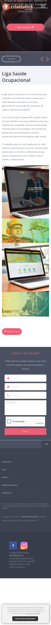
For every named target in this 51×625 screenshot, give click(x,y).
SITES (4, 469)
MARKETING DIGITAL (10, 485)
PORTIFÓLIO (7, 493)
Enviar (25, 431)
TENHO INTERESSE (24, 27)
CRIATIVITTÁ (6, 462)
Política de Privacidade (33, 613)
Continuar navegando (25, 619)
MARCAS (5, 477)
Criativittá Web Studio (29, 516)
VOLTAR (11, 59)
